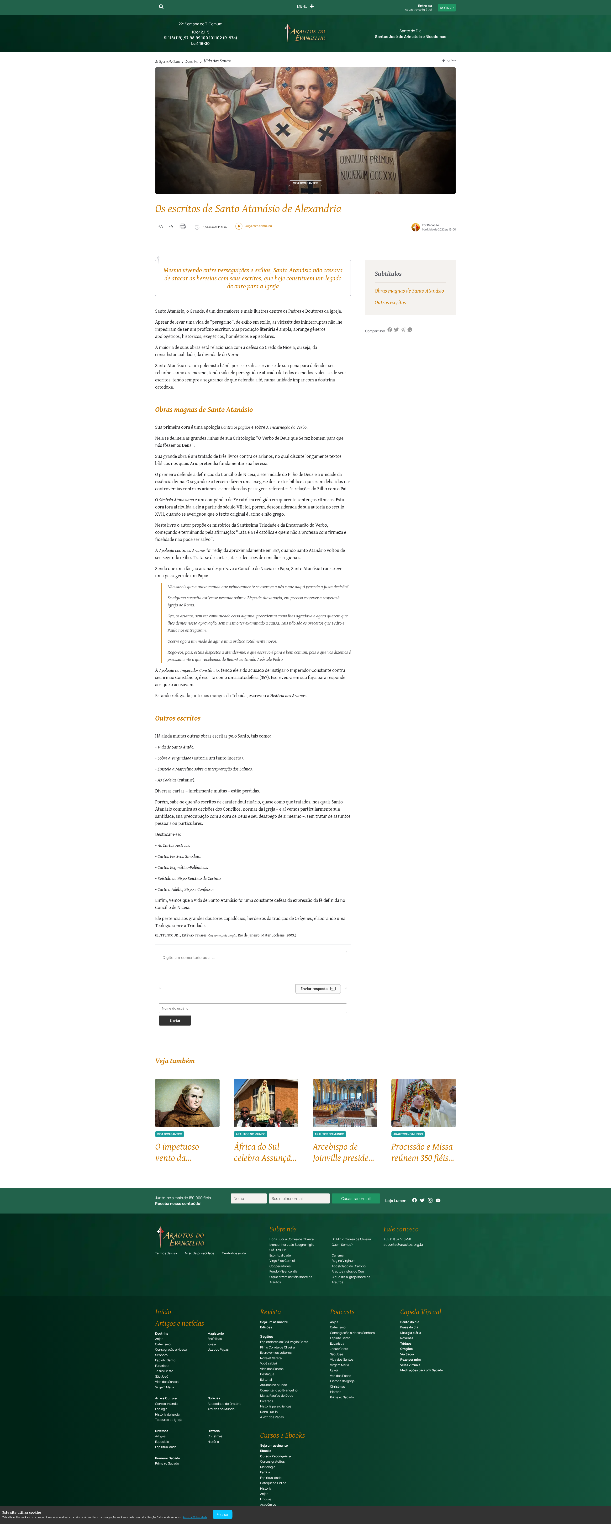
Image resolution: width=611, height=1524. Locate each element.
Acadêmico (268, 1504)
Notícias (214, 1398)
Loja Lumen (395, 1200)
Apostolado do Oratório (349, 1266)
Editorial (266, 1379)
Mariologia (267, 1467)
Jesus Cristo (164, 1371)
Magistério (216, 1333)
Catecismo (163, 1344)
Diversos (161, 1431)
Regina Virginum (343, 1260)
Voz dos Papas (218, 1349)
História (214, 1431)
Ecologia (161, 1409)
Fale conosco (401, 1229)
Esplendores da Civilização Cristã (284, 1342)
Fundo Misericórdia (283, 1271)
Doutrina (191, 61)
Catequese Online (273, 1483)
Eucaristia (162, 1366)
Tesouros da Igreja (168, 1419)
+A (160, 226)
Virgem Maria (164, 1387)
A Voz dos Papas (272, 1417)
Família (265, 1472)
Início (163, 1311)
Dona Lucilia (269, 1412)
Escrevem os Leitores (276, 1352)
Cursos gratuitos (272, 1461)
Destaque (267, 1374)
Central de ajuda (234, 1253)
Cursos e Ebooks (282, 1435)
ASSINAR (447, 7)
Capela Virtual (420, 1311)
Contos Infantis (166, 1403)
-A (171, 226)
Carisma (337, 1255)
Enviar (174, 1020)
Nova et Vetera (271, 1358)
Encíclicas (215, 1339)
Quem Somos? (342, 1244)
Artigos (160, 1436)
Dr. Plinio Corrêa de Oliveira (351, 1239)
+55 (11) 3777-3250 (397, 1239)
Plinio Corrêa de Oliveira (277, 1347)
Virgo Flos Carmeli (282, 1260)
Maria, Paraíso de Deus (276, 1395)
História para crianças (275, 1406)
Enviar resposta (314, 988)
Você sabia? (268, 1363)
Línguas (266, 1499)
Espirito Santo (165, 1360)
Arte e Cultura (166, 1398)
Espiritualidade (280, 1255)
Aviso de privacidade (199, 1253)
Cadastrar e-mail (356, 1198)
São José (161, 1376)
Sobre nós (282, 1229)
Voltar (451, 61)
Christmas (215, 1436)
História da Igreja (167, 1414)
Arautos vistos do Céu (348, 1271)
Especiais (162, 1441)
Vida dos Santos (217, 60)
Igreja (212, 1344)
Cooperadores (280, 1266)
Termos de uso (166, 1253)
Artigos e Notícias (167, 61)
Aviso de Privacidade (195, 1517)
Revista (270, 1311)
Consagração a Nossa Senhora (352, 1333)
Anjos (159, 1339)
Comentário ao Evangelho (279, 1390)
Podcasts (342, 1311)
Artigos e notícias (179, 1323)
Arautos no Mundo (221, 1409)
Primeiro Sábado (167, 1458)
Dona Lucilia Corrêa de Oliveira (291, 1239)
